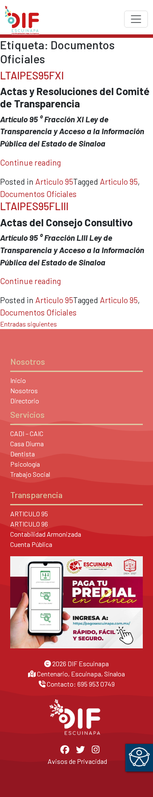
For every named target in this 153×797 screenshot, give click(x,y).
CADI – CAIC (26, 433)
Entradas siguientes (28, 324)
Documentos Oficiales (38, 194)
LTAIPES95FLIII (34, 206)
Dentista (22, 454)
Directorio (24, 401)
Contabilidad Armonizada (45, 534)
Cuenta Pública (31, 544)
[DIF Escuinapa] (22, 19)
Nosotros (24, 390)
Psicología (25, 464)
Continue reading (30, 162)
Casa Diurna (27, 443)
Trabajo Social (30, 474)
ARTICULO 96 (29, 524)
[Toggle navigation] (136, 19)
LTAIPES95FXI (32, 75)
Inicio (18, 380)
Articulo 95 (54, 181)
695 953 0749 (96, 684)
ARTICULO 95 (29, 514)
